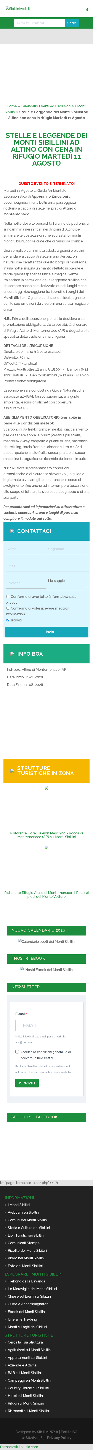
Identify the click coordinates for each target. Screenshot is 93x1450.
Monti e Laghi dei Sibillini (27, 1327)
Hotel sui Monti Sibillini (25, 1396)
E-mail (20, 1014)
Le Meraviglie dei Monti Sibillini (32, 1289)
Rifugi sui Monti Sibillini (26, 1403)
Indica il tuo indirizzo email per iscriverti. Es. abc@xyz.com (40, 1039)
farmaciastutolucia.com (19, 1447)
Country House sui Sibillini (28, 1388)
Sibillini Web (47, 1432)
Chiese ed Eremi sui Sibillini (29, 1296)
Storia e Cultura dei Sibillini (29, 1228)
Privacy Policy (59, 1438)
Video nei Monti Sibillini (26, 1258)
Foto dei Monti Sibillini (25, 1266)
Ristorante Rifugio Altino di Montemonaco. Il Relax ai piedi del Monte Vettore (46, 894)
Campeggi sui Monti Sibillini (29, 1380)
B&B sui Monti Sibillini (25, 1373)
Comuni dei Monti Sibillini (27, 1220)
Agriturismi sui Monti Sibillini (29, 1350)
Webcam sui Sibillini (23, 1212)
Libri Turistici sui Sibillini (26, 1235)
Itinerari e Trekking (22, 1319)
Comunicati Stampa (24, 1243)
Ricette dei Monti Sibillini (27, 1250)
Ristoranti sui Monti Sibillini (29, 1411)
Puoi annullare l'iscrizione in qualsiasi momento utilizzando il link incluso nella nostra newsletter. (43, 1069)
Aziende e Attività (22, 1365)
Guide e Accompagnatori (28, 1304)
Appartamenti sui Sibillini (27, 1358)
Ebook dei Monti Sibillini (26, 1312)
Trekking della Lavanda (26, 1281)
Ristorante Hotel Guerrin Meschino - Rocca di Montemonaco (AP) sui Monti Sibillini (46, 835)
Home (12, 106)
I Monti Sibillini (19, 1205)
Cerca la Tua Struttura (25, 1342)
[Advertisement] (46, 724)
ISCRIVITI (27, 1083)
